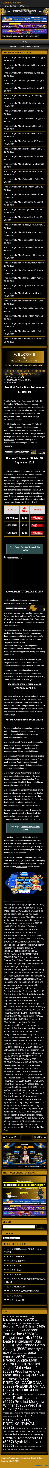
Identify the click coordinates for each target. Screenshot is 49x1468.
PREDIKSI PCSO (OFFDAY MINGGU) (21, 1291)
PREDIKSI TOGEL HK (32, 1081)
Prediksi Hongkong (18, 1022)
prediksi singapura (15, 1053)
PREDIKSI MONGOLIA (14, 1287)
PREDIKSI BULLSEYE (14, 1261)
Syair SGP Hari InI (26, 1105)
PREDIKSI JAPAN (12, 1275)
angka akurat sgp (17, 905)
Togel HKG (33, 1109)
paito (19, 796)
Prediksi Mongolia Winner (23, 1403)
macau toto (24, 976)
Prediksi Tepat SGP (36, 1078)
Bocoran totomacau (33, 960)
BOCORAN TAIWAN (13, 935)
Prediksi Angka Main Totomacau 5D (19, 401)
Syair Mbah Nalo (11, 1102)
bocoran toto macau (29, 957)
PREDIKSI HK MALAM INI (25, 1394)
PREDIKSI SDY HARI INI (13, 1413)
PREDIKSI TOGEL (12, 1081)
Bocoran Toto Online (13, 960)
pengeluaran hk (30, 985)
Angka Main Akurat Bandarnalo (28, 917)
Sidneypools (9, 1099)
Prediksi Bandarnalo (11, 2)
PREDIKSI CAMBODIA (14, 1010)
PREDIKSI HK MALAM (14, 1300)
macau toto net (37, 976)
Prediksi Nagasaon (29, 1034)
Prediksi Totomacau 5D (14, 1096)
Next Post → (40, 1137)
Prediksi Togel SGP (36, 1084)
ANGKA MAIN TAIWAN (25, 926)
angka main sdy (26, 923)
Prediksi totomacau (12, 1093)
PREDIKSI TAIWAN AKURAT (17, 1062)
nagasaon (8, 979)
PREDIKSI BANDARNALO (18, 380)
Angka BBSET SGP (32, 908)
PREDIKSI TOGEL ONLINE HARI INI (24, 46)
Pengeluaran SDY (12, 988)
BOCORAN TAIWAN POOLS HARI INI (21, 942)
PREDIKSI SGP (19, 1044)
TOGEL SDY (20, 1112)
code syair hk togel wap (14, 963)
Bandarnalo (9, 410)
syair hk (20, 1099)
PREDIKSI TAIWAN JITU (29, 1068)
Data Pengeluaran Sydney (24, 1347)
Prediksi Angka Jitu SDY (15, 994)
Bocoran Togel (10, 945)
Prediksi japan (20, 1028)
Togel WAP (9, 1118)
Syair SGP (11, 1105)
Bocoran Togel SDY (25, 948)
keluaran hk (15, 973)
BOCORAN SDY (11, 932)
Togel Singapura (18, 1115)
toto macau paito (15, 1124)
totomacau (8, 1127)
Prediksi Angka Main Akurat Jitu (22, 1367)
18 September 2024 (15, 377)
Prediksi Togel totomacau (15, 1087)
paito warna (16, 985)
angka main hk (10, 920)
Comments (11, 382)
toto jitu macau (10, 1121)
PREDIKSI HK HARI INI (29, 1013)
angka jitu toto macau (18, 914)
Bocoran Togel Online (24, 1326)
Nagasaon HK (20, 979)
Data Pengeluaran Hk (23, 1336)
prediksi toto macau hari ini (24, 1090)
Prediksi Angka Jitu (12, 991)
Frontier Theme (42, 1466)
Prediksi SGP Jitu (21, 1047)
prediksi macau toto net (21, 1031)
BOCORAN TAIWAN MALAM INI (28, 939)
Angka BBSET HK (34, 905)
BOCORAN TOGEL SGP (15, 951)
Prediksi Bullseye (36, 1007)
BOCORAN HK (35, 929)
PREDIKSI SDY (26, 1037)
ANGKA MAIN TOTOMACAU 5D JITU (24, 591)
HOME (24, 42)
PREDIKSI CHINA (35, 1010)
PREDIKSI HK (10, 1013)
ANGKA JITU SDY (24, 911)
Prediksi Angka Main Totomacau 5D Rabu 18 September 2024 (24, 372)
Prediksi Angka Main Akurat (21, 997)
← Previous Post (11, 1137)
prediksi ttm (31, 1096)
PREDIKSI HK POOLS (17, 1019)
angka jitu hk (9, 911)
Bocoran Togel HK (26, 945)
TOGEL (23, 1109)
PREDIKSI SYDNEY (20, 1056)
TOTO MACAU (25, 1121)
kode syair (13, 976)
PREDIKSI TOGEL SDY (15, 1084)
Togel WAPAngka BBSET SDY (29, 1118)
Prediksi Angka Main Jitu (21, 1373)
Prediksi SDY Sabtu (27, 1041)
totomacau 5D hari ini (13, 419)
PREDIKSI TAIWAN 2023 (24, 1059)
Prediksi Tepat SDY (17, 1078)
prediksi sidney (17, 1050)
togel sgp (31, 1112)
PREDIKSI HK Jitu (12, 1016)
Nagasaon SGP (11, 982)
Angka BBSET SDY (13, 908)
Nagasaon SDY (35, 979)
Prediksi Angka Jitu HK (33, 991)
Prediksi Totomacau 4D (33, 1093)
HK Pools (28, 969)
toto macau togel (31, 1124)
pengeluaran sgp (29, 988)
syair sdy (24, 1102)
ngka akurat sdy (26, 982)
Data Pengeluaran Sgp (18, 966)
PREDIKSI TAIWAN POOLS (17, 1071)
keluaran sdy (28, 973)
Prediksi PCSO (11, 1037)
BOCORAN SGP (28, 932)
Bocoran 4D (21, 929)
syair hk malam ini (33, 1099)
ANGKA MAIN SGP (28, 1316)
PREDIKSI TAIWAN (13, 1296)
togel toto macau (34, 1115)
